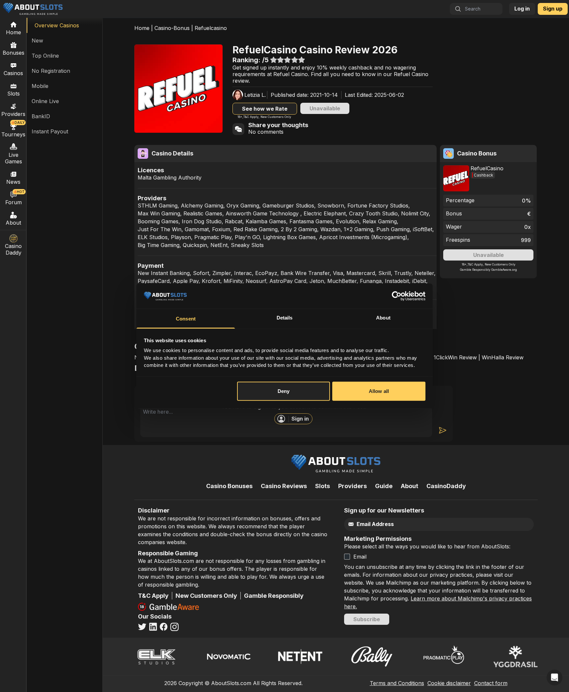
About (13, 222)
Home (141, 28)
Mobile (40, 86)
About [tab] (383, 317)
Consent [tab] (186, 318)
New (37, 40)
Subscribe (366, 619)
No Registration (51, 71)
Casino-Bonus (172, 28)
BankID (41, 116)
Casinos (13, 73)
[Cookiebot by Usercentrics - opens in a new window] (396, 296)
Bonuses (13, 52)
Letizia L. (255, 95)
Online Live (45, 101)
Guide (384, 486)
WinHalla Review (503, 357)
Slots (13, 93)
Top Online (45, 55)
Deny (283, 391)
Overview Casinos (57, 25)
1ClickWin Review (455, 357)
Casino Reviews (284, 486)
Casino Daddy (13, 249)
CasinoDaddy (446, 486)
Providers (352, 486)
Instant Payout (50, 131)
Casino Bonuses (229, 486)
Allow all (379, 391)
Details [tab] (285, 317)
